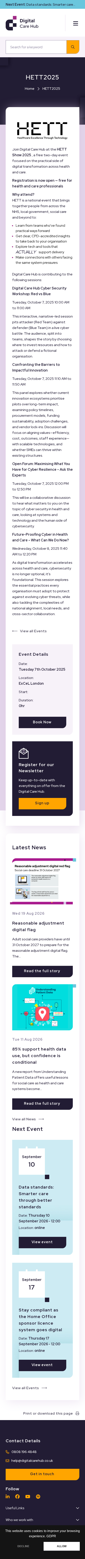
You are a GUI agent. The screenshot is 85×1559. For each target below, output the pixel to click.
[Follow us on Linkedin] (9, 1496)
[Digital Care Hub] (22, 23)
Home (29, 88)
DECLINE (23, 1546)
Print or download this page (48, 1413)
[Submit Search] (73, 47)
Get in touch (42, 1474)
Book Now (42, 722)
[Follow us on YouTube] (28, 1496)
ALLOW (61, 1546)
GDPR (51, 1536)
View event (42, 1242)
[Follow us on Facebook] (18, 1496)
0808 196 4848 (24, 1451)
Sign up (42, 803)
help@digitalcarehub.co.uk (32, 1460)
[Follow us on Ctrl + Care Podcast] (39, 1496)
